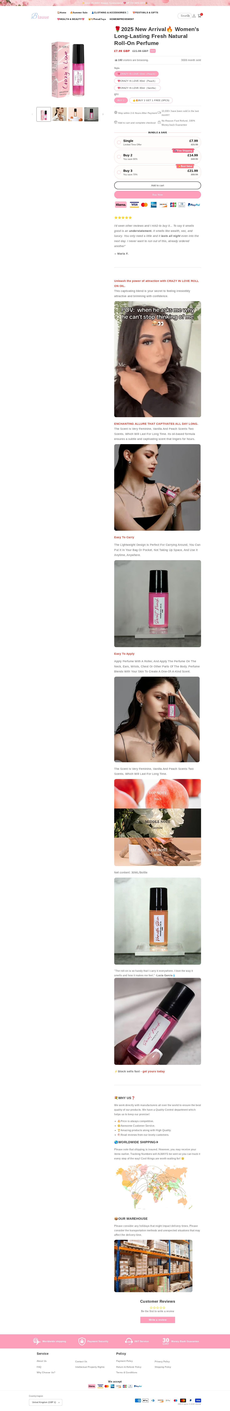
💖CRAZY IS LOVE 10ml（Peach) (136, 74)
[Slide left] (32, 114)
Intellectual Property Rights (90, 1367)
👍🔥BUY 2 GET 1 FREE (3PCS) (151, 100)
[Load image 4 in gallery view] (91, 114)
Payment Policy (124, 1361)
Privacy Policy (162, 1361)
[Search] (188, 15)
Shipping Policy (163, 1367)
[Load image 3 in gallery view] (75, 114)
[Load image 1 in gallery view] (44, 114)
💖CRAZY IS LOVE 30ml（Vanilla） (137, 88)
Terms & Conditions (126, 1372)
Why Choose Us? (46, 1372)
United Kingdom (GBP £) (44, 1402)
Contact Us (81, 1361)
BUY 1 (121, 100)
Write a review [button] (157, 1320)
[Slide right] (103, 114)
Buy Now (157, 194)
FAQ (39, 1367)
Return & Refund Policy (128, 1367)
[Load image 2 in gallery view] (59, 114)
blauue (198, 1404)
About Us (42, 1361)
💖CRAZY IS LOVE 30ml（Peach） (137, 81)
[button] (199, 16)
